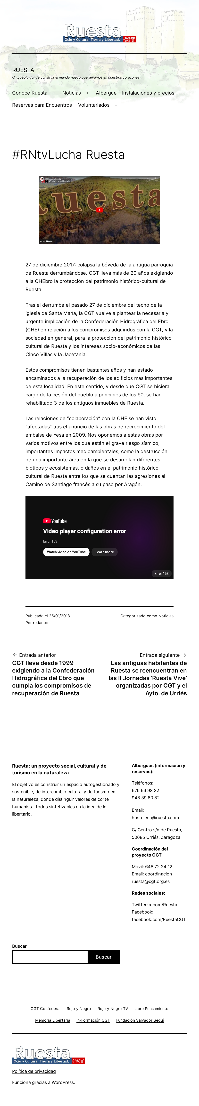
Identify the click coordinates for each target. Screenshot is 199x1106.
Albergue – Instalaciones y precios (135, 93)
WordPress (63, 1082)
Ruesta (23, 69)
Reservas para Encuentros (42, 105)
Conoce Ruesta (29, 93)
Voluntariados (93, 105)
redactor (41, 622)
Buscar (19, 946)
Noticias (71, 93)
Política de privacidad (34, 1071)
